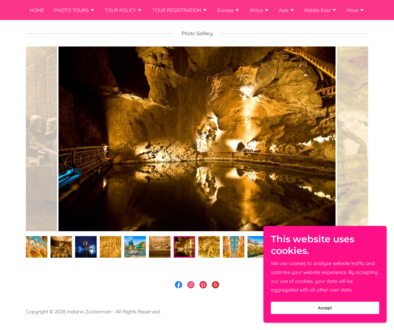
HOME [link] (37, 10)
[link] (178, 285)
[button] (74, 10)
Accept (325, 308)
